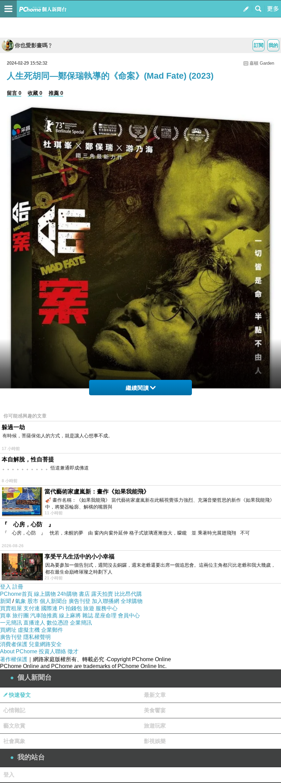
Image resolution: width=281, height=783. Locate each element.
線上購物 (45, 594)
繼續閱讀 (137, 388)
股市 (32, 601)
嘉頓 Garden (261, 63)
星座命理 (106, 615)
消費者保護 (13, 644)
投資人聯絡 (52, 651)
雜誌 (87, 615)
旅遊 (88, 608)
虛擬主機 (29, 630)
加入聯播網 (105, 601)
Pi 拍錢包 (70, 608)
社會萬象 (14, 741)
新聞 (5, 601)
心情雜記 (14, 710)
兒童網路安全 (45, 644)
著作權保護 (13, 659)
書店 (84, 594)
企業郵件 (52, 630)
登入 (5, 587)
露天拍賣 (102, 594)
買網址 (8, 630)
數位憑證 (58, 623)
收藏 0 (35, 93)
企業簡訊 (81, 623)
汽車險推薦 (44, 615)
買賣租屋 (11, 608)
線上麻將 (70, 615)
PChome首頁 (16, 594)
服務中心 (107, 608)
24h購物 (67, 594)
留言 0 (14, 93)
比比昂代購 (128, 594)
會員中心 (129, 615)
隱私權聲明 (37, 637)
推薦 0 (56, 93)
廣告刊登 (79, 601)
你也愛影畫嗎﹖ (34, 45)
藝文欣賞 (14, 726)
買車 (5, 615)
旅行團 (20, 615)
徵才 (73, 651)
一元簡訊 (11, 623)
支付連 (31, 608)
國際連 (49, 608)
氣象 (20, 601)
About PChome (18, 651)
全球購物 (132, 601)
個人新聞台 (53, 601)
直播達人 (34, 623)
